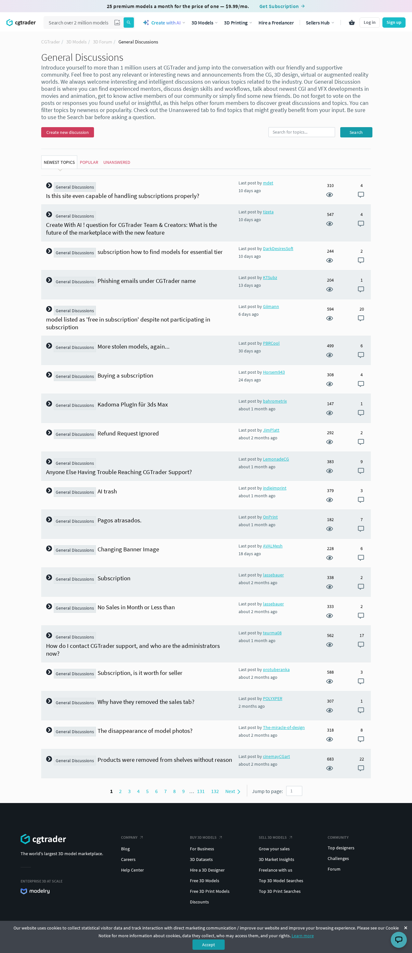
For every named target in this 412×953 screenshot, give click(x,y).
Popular (89, 162)
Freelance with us (275, 870)
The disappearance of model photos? (145, 730)
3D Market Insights (276, 859)
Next (230, 791)
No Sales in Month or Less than (136, 607)
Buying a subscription (125, 375)
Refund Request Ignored (128, 433)
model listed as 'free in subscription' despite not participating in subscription (128, 323)
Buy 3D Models (203, 837)
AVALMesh (273, 546)
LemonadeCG (276, 459)
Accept (208, 945)
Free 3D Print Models (209, 891)
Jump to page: (267, 791)
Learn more (303, 936)
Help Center (132, 870)
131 (201, 791)
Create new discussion (67, 132)
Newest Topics (59, 162)
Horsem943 (274, 372)
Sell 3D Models (273, 837)
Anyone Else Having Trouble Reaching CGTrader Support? (119, 472)
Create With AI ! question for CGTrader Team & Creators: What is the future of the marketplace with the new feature (131, 228)
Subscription (114, 578)
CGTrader (50, 42)
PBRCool (271, 343)
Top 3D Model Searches (281, 880)
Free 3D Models (204, 880)
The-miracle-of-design (284, 727)
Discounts (199, 902)
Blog (125, 849)
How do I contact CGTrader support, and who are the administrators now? (133, 649)
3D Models (76, 42)
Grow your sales (274, 849)
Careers (128, 859)
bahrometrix (275, 401)
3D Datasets (201, 859)
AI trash (107, 491)
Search (356, 132)
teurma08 (272, 633)
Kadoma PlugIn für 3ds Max (133, 404)
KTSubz (270, 277)
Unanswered (116, 162)
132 (215, 791)
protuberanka (276, 669)
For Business (202, 849)
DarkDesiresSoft (278, 248)
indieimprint (274, 488)
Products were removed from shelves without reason (165, 759)
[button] (117, 22)
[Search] (129, 22)
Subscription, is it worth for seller (140, 673)
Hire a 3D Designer (207, 870)
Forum (334, 869)
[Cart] (352, 22)
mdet (268, 183)
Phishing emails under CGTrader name (147, 281)
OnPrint (270, 517)
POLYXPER (272, 698)
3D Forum (102, 42)
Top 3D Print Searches (280, 891)
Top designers (341, 848)
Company (129, 837)
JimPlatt (271, 430)
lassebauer (273, 575)
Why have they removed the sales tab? (146, 701)
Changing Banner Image (128, 549)
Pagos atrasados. (120, 520)
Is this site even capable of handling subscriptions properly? (122, 196)
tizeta (268, 212)
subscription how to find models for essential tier (160, 252)
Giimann (271, 306)
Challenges (338, 858)
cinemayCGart (276, 756)
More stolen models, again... (134, 346)
